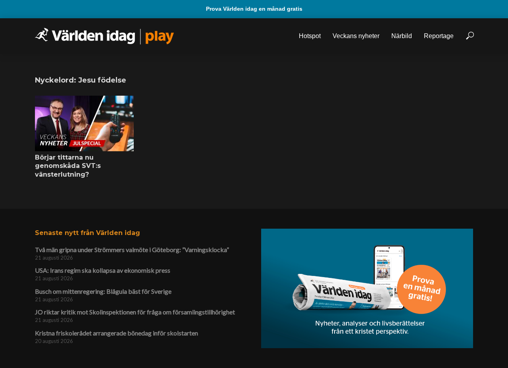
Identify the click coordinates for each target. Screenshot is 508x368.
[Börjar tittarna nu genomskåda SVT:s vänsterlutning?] (84, 123)
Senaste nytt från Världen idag (87, 233)
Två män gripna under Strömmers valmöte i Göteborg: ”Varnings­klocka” (132, 249)
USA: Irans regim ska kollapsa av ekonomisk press (102, 270)
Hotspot (310, 36)
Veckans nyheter (356, 36)
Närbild (401, 36)
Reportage (439, 36)
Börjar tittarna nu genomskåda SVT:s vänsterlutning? (68, 166)
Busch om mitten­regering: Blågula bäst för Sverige (103, 291)
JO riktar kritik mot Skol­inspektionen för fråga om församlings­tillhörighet (135, 312)
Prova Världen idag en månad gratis (254, 9)
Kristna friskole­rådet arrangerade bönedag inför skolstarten (116, 333)
